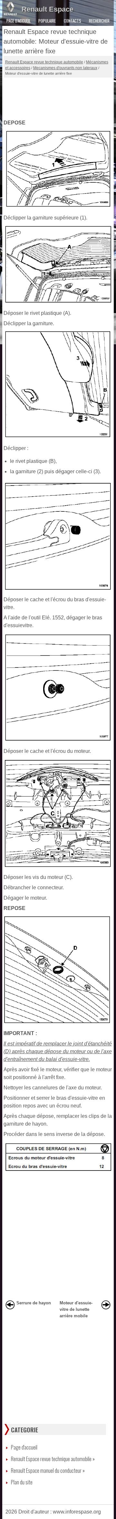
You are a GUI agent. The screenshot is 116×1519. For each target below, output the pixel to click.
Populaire (47, 20)
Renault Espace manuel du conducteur (48, 1470)
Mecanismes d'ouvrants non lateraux (65, 68)
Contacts (72, 20)
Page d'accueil (18, 20)
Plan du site (22, 1482)
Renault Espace (47, 9)
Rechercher (99, 20)
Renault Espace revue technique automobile (44, 62)
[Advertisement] (58, 97)
